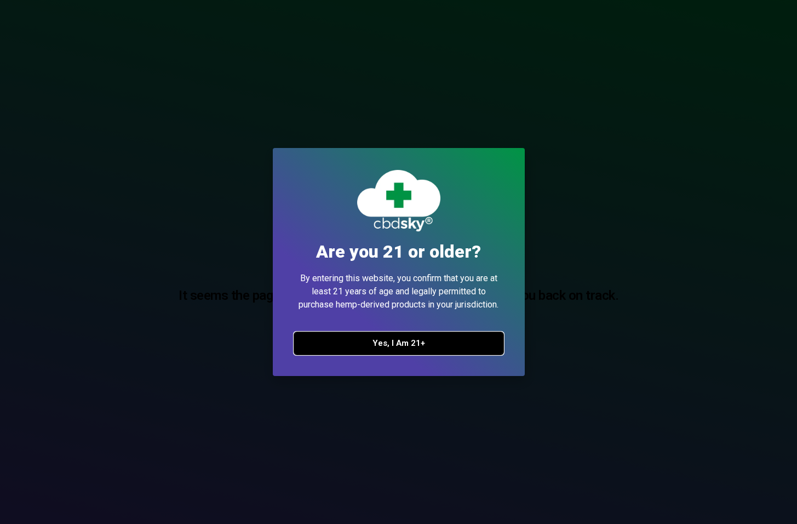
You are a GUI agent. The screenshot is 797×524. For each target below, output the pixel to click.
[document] (398, 262)
